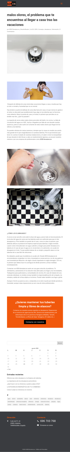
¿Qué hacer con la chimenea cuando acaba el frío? (23, 384)
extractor (53, 401)
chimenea (36, 398)
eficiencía (31, 401)
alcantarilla (20, 398)
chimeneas (43, 398)
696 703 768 (48, 420)
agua (9, 398)
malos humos (22, 404)
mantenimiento (31, 404)
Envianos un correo (46, 425)
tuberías (47, 404)
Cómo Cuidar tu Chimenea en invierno (19, 390)
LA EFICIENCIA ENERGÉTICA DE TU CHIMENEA (23, 387)
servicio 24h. (40, 404)
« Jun (9, 369)
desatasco (50, 398)
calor (31, 398)
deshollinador (11, 401)
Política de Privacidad (41, 449)
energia (37, 401)
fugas (58, 401)
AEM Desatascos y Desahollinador (19, 29)
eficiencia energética (21, 401)
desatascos (47, 29)
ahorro (13, 398)
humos (9, 404)
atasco (26, 398)
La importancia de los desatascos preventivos (21, 381)
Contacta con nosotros (35, 322)
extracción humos (45, 401)
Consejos (41, 29)
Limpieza (15, 404)
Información (55, 29)
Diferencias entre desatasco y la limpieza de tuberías (24, 378)
